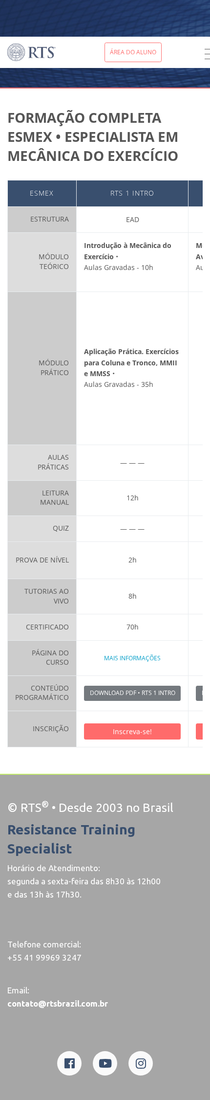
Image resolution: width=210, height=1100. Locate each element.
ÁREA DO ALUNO (133, 52)
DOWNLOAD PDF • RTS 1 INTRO (132, 693)
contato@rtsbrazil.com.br (57, 1003)
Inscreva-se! (132, 731)
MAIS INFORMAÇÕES (132, 658)
